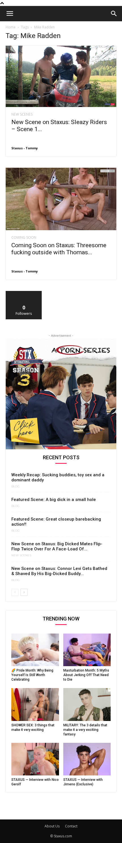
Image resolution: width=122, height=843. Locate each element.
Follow (24, 293)
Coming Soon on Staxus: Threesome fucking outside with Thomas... (58, 249)
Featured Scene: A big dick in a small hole (53, 499)
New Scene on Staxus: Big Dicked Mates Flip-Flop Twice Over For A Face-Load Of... (56, 546)
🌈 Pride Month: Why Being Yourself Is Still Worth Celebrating (32, 674)
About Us (52, 826)
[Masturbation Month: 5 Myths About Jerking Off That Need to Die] (87, 650)
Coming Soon (23, 237)
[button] (10, 13)
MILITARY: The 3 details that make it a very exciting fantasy (85, 729)
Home (11, 27)
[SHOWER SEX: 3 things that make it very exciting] (35, 704)
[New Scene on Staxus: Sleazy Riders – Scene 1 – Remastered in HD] (61, 76)
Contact (71, 826)
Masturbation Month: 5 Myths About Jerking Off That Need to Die (86, 674)
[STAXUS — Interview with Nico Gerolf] (35, 759)
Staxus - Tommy (24, 148)
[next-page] (24, 592)
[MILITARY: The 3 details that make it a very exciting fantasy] (87, 704)
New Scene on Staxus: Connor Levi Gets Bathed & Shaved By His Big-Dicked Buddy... (59, 571)
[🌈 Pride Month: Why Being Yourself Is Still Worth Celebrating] (35, 650)
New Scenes (22, 114)
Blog (15, 486)
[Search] (114, 13)
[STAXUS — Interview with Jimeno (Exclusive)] (87, 759)
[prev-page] (14, 592)
